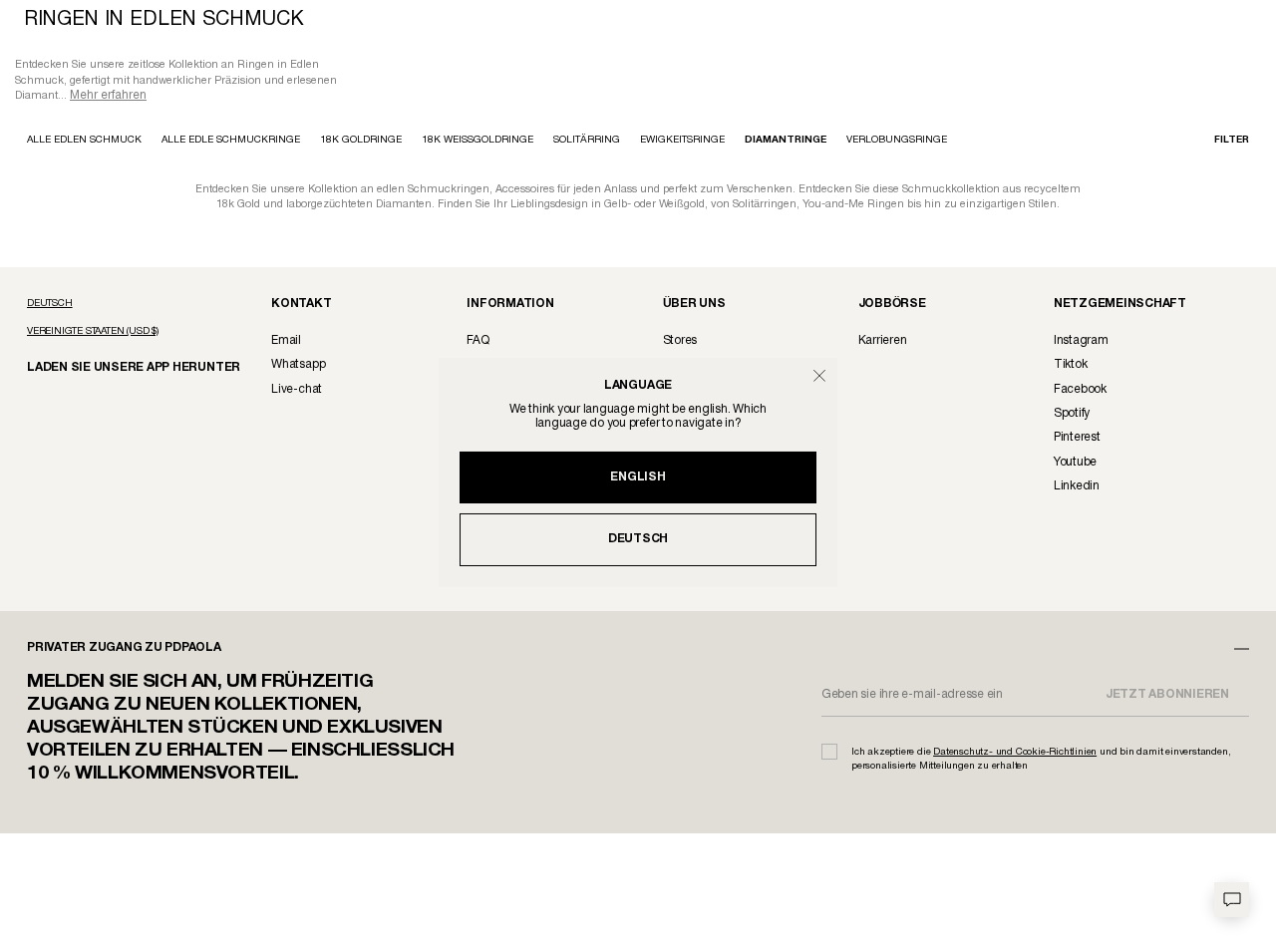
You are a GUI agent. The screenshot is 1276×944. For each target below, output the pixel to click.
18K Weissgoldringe (477, 142)
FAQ (477, 342)
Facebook (1080, 391)
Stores (680, 342)
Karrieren (882, 342)
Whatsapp (298, 366)
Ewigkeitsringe (682, 142)
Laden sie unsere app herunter (116, 368)
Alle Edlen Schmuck (84, 142)
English (637, 477)
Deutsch (638, 538)
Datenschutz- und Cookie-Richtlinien (1015, 754)
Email (286, 342)
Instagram (1081, 342)
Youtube (1075, 464)
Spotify (1072, 415)
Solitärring (586, 142)
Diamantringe (785, 142)
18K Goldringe (361, 142)
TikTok (1071, 366)
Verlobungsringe (896, 142)
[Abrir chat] (1231, 899)
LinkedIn (1077, 487)
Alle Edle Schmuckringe (230, 142)
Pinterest (1077, 439)
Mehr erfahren (108, 97)
